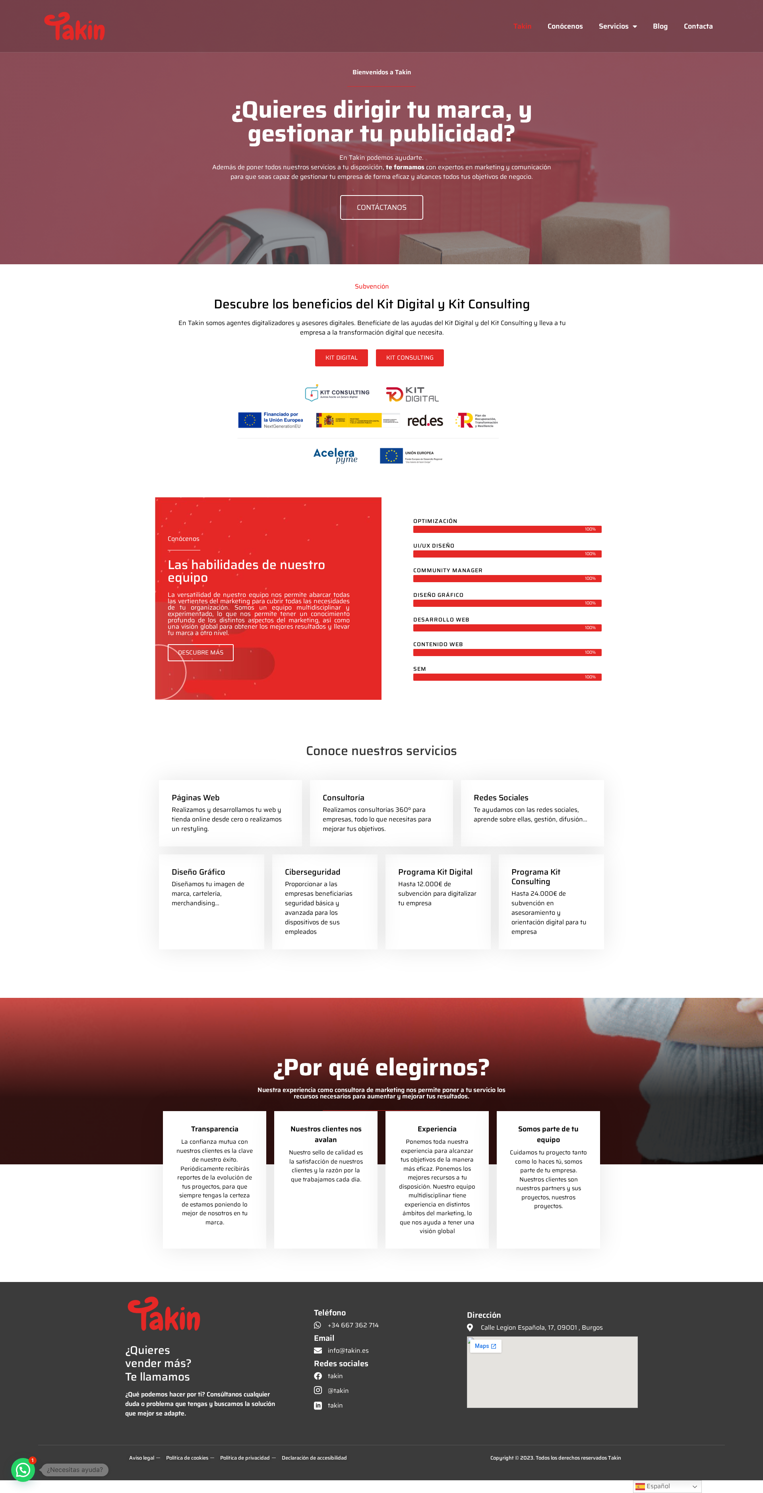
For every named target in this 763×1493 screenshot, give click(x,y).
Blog (660, 26)
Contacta (698, 26)
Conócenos (565, 26)
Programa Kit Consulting (535, 877)
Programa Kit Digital (435, 872)
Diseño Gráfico (198, 872)
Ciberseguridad (313, 872)
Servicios (614, 26)
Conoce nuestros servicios (381, 751)
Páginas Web (196, 797)
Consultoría (343, 797)
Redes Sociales (501, 797)
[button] (23, 1470)
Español (657, 1486)
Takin (522, 26)
